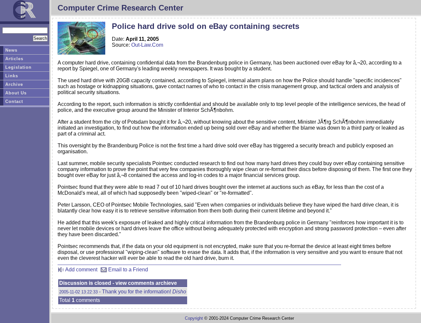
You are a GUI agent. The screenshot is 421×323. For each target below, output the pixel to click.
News (11, 50)
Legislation (18, 67)
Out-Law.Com (147, 45)
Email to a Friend (127, 269)
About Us (16, 92)
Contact (14, 101)
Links (11, 75)
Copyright (194, 318)
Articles (14, 58)
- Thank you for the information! (122, 291)
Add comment (80, 269)
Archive (14, 84)
